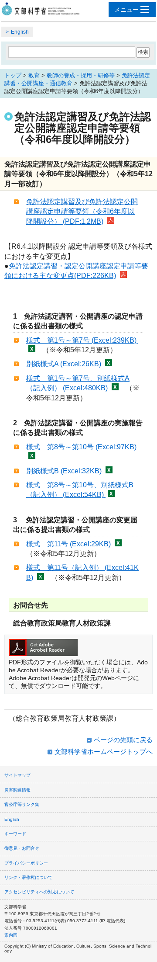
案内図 (10, 935)
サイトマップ (17, 775)
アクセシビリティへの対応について (39, 891)
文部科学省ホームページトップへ (104, 751)
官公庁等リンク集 (21, 804)
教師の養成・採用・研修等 (81, 75)
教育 (34, 75)
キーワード (15, 833)
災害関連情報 (17, 790)
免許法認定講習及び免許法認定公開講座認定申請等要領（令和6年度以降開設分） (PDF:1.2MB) (82, 211)
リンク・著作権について (28, 877)
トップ (12, 75)
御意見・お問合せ (21, 848)
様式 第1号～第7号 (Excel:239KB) (82, 340)
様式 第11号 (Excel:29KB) (68, 544)
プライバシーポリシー (26, 863)
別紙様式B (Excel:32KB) (64, 471)
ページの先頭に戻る (123, 739)
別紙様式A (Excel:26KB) (63, 364)
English (20, 32)
